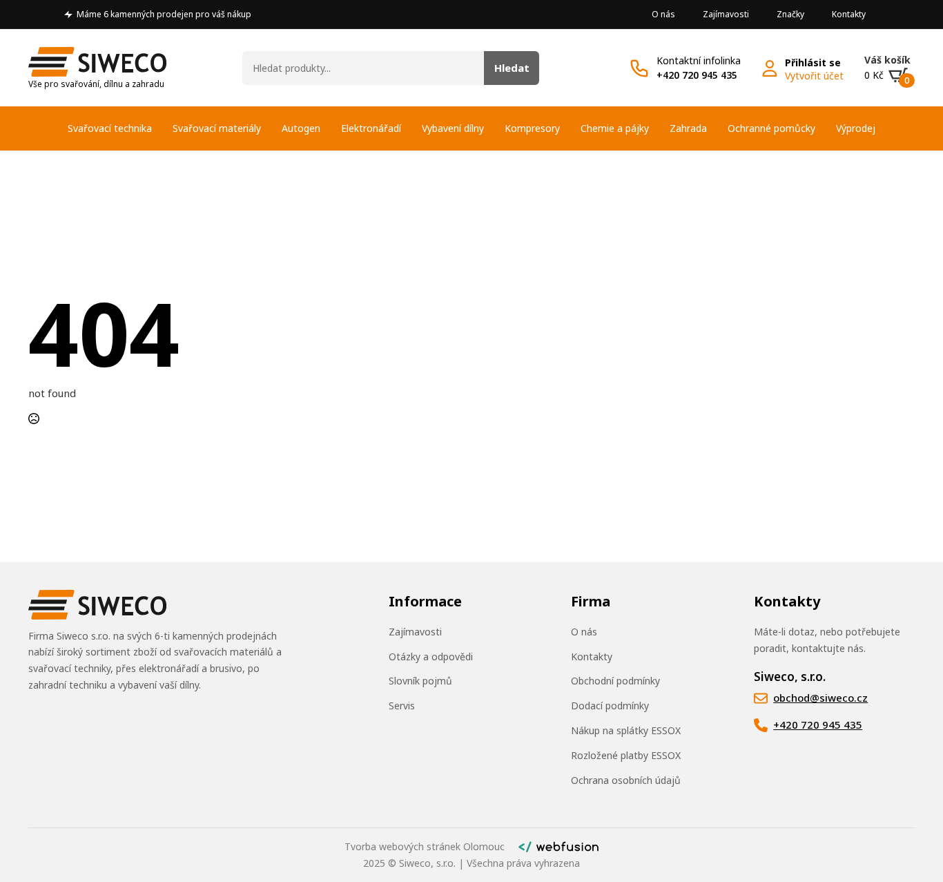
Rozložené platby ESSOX (626, 755)
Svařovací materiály (217, 128)
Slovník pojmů (420, 680)
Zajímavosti (726, 14)
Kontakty (849, 14)
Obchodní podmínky (615, 680)
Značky (790, 14)
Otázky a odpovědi (431, 656)
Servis (402, 705)
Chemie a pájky (615, 128)
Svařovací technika (110, 128)
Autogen (301, 128)
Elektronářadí (371, 128)
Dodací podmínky (610, 705)
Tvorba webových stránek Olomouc (424, 846)
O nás (663, 14)
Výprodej (855, 128)
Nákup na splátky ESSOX (626, 730)
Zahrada (688, 128)
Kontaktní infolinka (699, 60)
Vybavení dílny (453, 128)
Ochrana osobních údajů (626, 780)
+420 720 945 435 (697, 75)
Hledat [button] (511, 68)
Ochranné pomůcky (771, 128)
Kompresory (532, 128)
